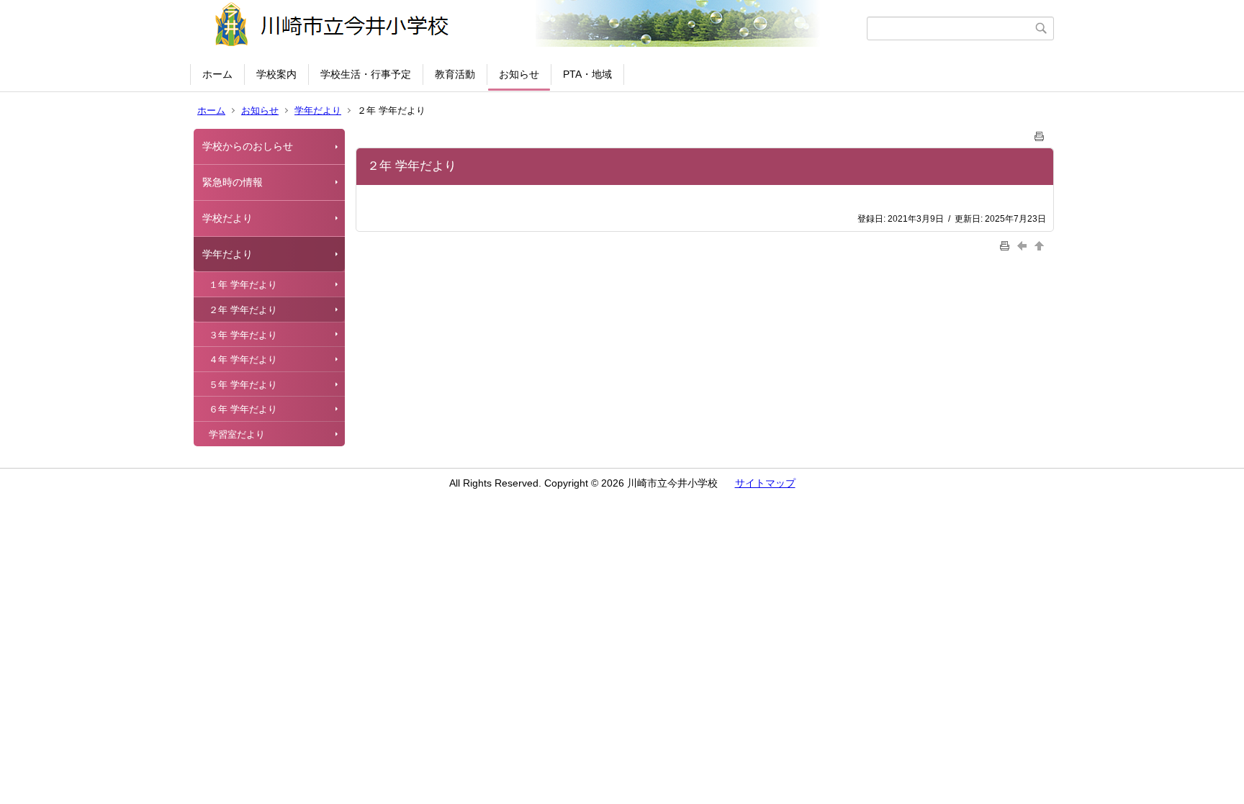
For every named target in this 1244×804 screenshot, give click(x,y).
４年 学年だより (243, 359)
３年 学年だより (243, 335)
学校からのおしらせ (247, 146)
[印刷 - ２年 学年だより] (1039, 133)
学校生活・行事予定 (365, 74)
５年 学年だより (243, 384)
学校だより (227, 218)
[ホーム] (530, 28)
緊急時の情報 (232, 182)
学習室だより (237, 434)
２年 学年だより (243, 309)
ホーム (217, 74)
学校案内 (276, 74)
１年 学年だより (243, 284)
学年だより (317, 110)
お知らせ (519, 74)
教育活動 (455, 74)
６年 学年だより (243, 409)
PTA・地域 (587, 74)
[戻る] (1023, 245)
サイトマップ (765, 483)
